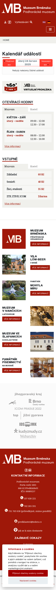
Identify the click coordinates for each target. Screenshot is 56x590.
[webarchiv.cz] (28, 436)
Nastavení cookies (28, 581)
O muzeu (28, 544)
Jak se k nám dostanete (30, 530)
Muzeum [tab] (9, 109)
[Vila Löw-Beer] (14, 264)
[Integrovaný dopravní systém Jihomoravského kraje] (28, 424)
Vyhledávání (22, 22)
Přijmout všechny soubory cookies (28, 573)
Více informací (12, 146)
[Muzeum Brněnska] (14, 238)
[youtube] (29, 471)
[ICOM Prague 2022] (28, 408)
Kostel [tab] (33, 109)
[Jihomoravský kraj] (28, 394)
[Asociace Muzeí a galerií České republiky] (12, 402)
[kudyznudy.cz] (28, 430)
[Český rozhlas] (36, 402)
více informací (40, 243)
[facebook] (10, 22)
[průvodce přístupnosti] (5, 22)
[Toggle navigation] (50, 29)
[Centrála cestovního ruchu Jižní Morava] (28, 415)
